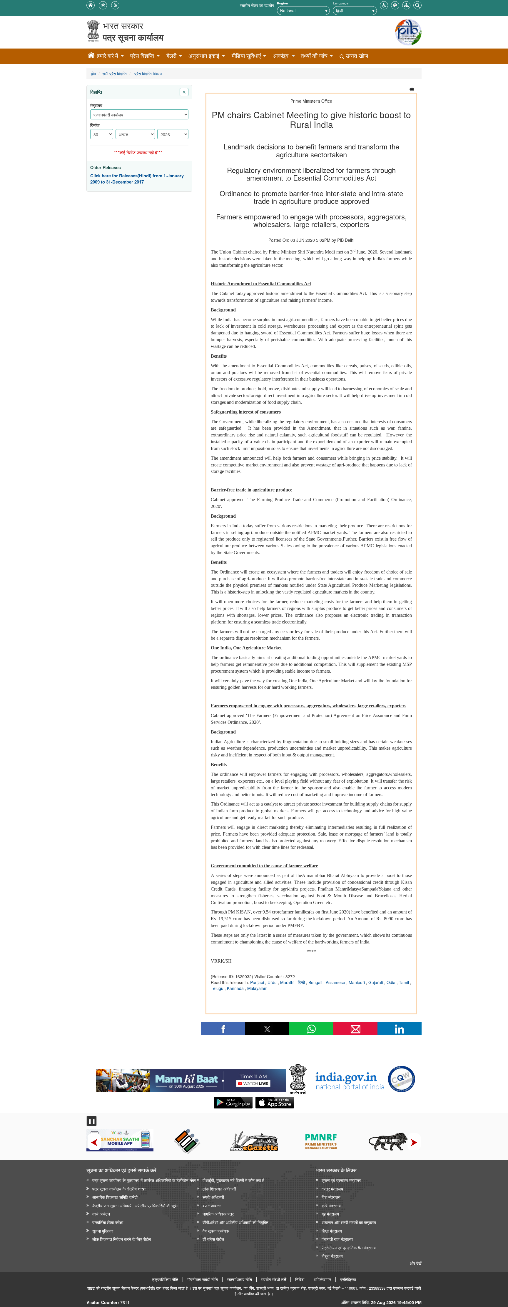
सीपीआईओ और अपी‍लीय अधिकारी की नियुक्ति (235, 1222)
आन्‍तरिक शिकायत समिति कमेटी (115, 1197)
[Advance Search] (417, 4)
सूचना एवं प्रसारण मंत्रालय (341, 1180)
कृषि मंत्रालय (331, 1205)
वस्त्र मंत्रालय (332, 1189)
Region (282, 3)
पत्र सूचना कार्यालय (133, 37)
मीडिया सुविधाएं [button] (246, 55)
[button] (384, 4)
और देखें (416, 1263)
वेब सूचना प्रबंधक (216, 1231)
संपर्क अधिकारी (213, 1197)
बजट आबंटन (212, 1205)
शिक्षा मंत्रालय (332, 1231)
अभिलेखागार (322, 1279)
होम (93, 73)
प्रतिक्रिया (348, 1279)
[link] (191, 1079)
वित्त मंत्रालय (331, 1197)
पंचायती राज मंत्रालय (337, 1239)
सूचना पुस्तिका (102, 1231)
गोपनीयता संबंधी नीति (202, 1279)
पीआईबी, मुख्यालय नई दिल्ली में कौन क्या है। (235, 1180)
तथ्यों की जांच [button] (314, 55)
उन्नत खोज (356, 55)
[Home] (91, 56)
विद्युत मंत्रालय (332, 1256)
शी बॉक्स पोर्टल (213, 1239)
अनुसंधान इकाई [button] (203, 55)
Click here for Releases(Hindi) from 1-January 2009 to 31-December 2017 (137, 179)
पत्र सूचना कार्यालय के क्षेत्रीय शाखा (119, 1189)
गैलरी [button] (171, 55)
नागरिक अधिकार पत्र (218, 1214)
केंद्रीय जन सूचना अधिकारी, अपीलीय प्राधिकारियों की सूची (135, 1205)
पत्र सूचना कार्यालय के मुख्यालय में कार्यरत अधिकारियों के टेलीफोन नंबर (144, 1180)
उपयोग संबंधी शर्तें (273, 1279)
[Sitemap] (406, 4)
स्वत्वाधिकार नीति (239, 1279)
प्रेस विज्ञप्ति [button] (142, 55)
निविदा (299, 1279)
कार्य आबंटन (101, 1214)
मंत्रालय (96, 105)
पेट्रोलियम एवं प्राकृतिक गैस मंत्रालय (349, 1247)
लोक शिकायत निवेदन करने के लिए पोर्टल (121, 1239)
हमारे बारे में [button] (107, 55)
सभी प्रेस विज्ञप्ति (114, 73)
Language (340, 3)
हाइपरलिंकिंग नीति (165, 1279)
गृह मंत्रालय (330, 1214)
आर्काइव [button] (280, 55)
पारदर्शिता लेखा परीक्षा (107, 1222)
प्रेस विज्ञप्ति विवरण (147, 73)
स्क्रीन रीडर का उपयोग (257, 5)
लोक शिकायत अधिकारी (219, 1189)
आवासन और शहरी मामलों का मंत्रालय (349, 1222)
